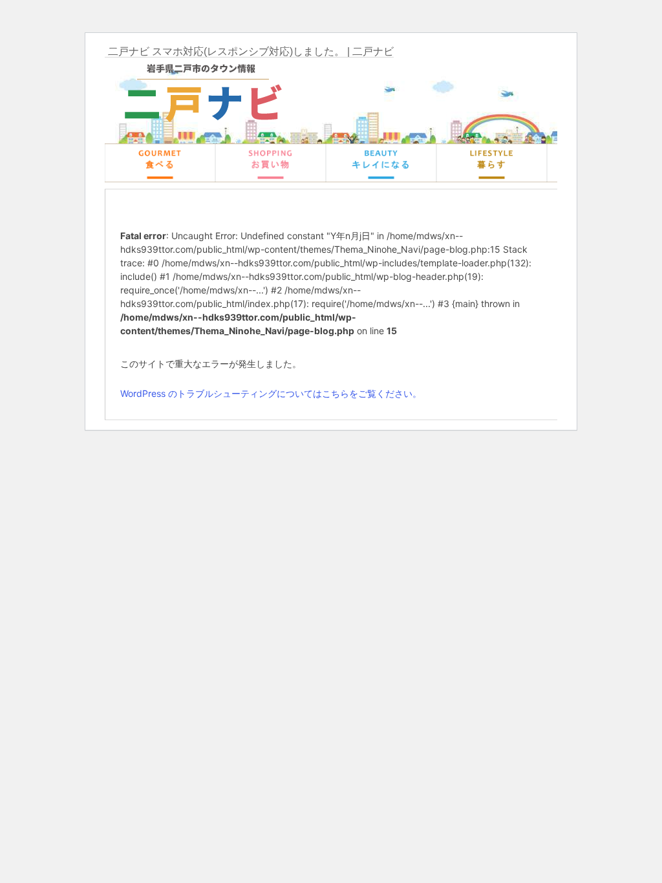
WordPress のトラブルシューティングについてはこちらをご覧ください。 (271, 393)
